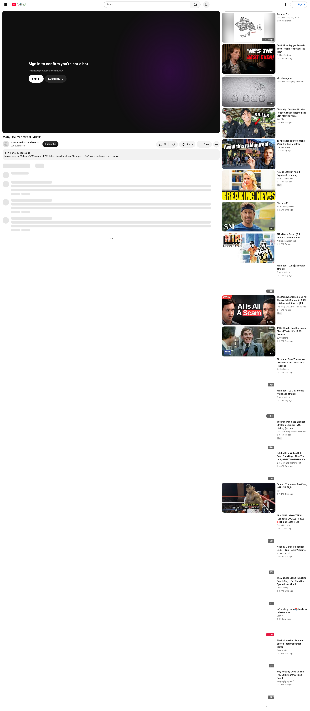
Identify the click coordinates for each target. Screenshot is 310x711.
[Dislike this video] (173, 144)
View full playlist (284, 21)
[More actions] (216, 144)
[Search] (195, 4)
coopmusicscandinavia (25, 142)
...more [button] (115, 156)
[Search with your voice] (206, 4)
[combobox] (148, 4)
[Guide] (6, 4)
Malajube (281, 17)
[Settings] (286, 4)
